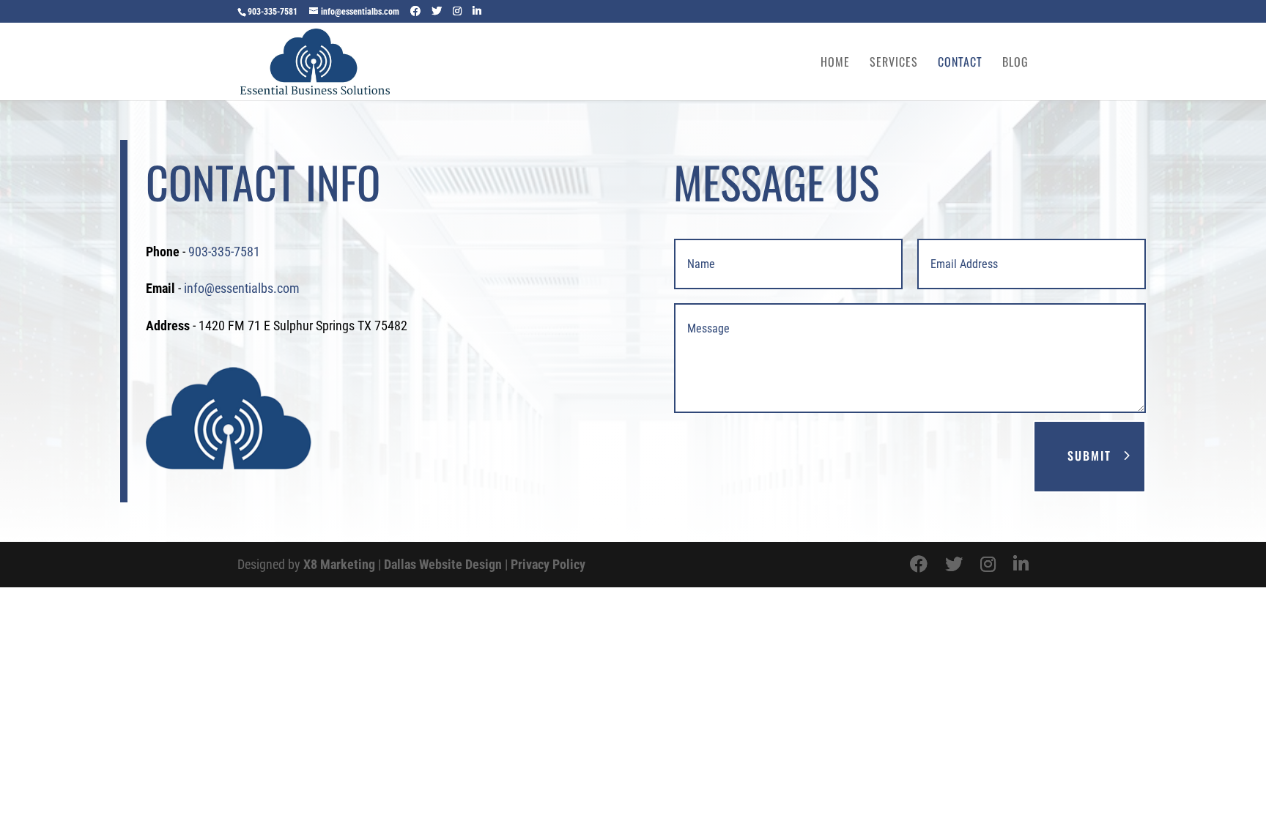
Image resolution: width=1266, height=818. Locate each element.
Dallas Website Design (443, 564)
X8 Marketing (339, 564)
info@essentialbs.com (242, 288)
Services (894, 63)
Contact (960, 63)
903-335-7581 (272, 12)
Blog (1015, 63)
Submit (1089, 455)
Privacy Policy (548, 564)
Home (835, 63)
